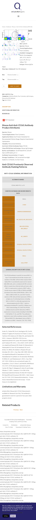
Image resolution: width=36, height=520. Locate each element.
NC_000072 (24, 236)
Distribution (14, 425)
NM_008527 (24, 228)
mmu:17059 (24, 262)
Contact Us (5, 425)
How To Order (9, 427)
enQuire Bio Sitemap (25, 425)
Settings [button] (6, 516)
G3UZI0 (24, 244)
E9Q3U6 (19, 244)
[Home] (18, 7)
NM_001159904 (24, 226)
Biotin (15, 96)
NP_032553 (20, 219)
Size (3, 74)
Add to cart (14, 86)
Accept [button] (13, 516)
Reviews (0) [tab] (5, 113)
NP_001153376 (28, 219)
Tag (3, 79)
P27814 (29, 244)
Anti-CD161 (8, 100)
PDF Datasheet (9, 120)
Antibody (8, 26)
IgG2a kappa (30, 96)
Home (3, 26)
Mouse (13, 26)
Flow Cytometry (22, 96)
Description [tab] (6, 106)
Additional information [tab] (10, 110)
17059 (24, 204)
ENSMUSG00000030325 (24, 211)
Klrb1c (24, 256)
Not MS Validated (10, 98)
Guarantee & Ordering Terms (23, 427)
